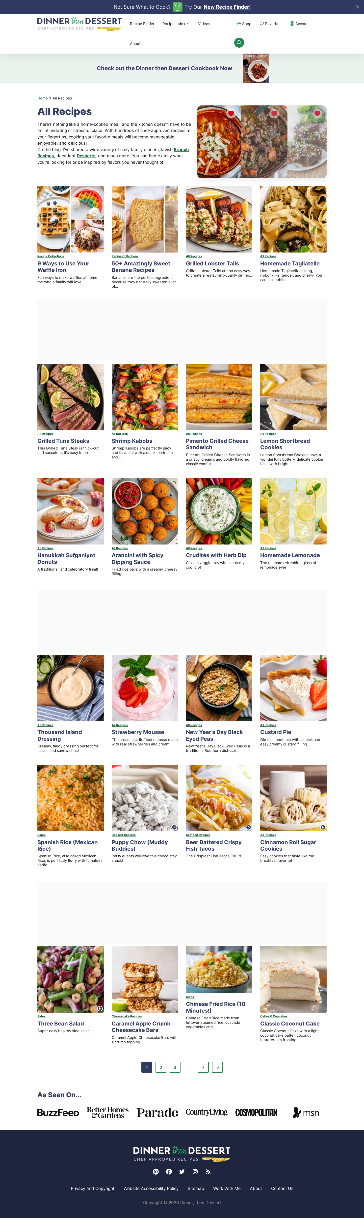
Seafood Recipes (198, 835)
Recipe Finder (142, 23)
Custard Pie (275, 732)
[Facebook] (169, 1172)
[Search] (239, 43)
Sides (41, 835)
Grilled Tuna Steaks (63, 441)
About (135, 43)
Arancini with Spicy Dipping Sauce (137, 558)
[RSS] (208, 1172)
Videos (204, 23)
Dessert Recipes (124, 835)
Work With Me (227, 1188)
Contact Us (282, 1188)
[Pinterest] (156, 1172)
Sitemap (196, 1188)
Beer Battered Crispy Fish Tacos (214, 845)
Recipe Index (173, 23)
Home (42, 98)
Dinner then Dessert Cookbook (177, 68)
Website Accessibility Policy (151, 1188)
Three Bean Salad (60, 1023)
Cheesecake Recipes (127, 1016)
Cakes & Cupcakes (273, 1016)
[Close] (357, 6)
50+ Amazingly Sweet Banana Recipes (141, 266)
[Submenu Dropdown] (142, 44)
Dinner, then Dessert (79, 24)
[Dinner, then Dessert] (182, 1154)
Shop (246, 23)
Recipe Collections (50, 256)
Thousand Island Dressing (59, 735)
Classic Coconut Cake (290, 1023)
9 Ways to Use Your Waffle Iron (63, 266)
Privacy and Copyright (92, 1188)
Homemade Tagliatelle (290, 263)
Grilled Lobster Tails (212, 263)
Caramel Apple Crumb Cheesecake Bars (141, 1026)
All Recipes (194, 256)
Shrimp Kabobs (132, 441)
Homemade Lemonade (290, 555)
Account (302, 23)
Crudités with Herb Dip (216, 555)
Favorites (273, 23)
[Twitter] (182, 1172)
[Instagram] (195, 1172)
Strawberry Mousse (138, 732)
